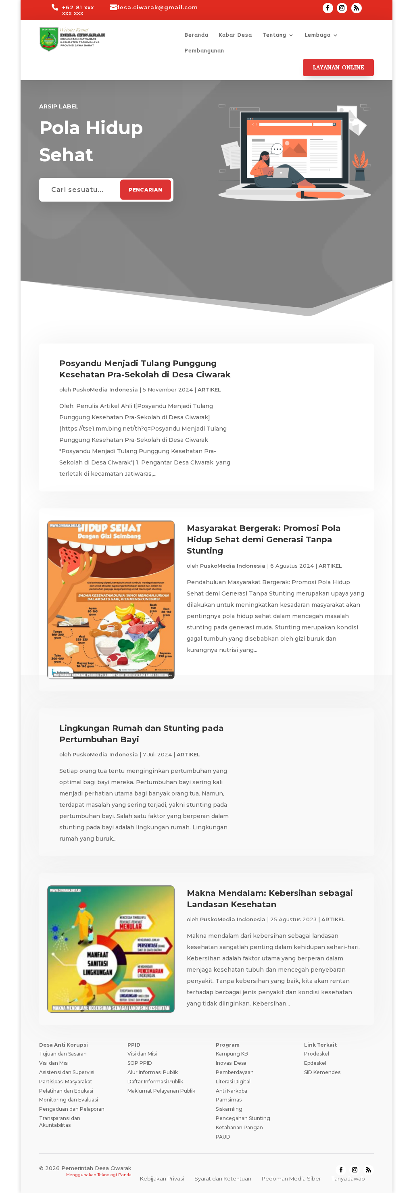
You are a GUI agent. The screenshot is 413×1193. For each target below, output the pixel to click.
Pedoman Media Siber (291, 1178)
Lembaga (318, 35)
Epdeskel (315, 1063)
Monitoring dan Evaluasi (68, 1100)
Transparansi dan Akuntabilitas (59, 1121)
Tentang (274, 35)
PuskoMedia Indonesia (105, 389)
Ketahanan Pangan (239, 1127)
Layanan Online (338, 67)
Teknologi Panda (114, 1174)
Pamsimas (229, 1100)
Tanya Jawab (348, 1178)
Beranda (197, 35)
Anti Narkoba (231, 1091)
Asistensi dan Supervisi (66, 1072)
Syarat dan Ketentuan (222, 1178)
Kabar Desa (235, 35)
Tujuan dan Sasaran (63, 1054)
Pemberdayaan (235, 1072)
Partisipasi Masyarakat (65, 1081)
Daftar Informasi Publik (155, 1081)
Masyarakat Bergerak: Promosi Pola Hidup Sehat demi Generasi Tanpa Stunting (264, 539)
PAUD (223, 1137)
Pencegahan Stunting (243, 1118)
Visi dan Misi (54, 1063)
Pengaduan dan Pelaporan (71, 1109)
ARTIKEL (209, 389)
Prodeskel (316, 1054)
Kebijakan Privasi (162, 1178)
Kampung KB (232, 1054)
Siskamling (229, 1109)
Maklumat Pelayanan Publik (161, 1091)
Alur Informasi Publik (152, 1072)
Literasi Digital (233, 1081)
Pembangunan (204, 51)
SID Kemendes (322, 1072)
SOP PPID (139, 1063)
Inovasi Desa (231, 1063)
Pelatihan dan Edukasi (66, 1091)
